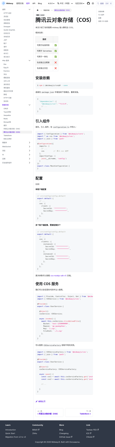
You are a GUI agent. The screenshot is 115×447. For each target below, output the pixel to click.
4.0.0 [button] (50, 3)
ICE (87, 433)
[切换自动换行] (86, 296)
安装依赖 (101, 11)
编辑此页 (41, 401)
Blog (40, 3)
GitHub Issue (64, 437)
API (33, 3)
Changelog (64, 433)
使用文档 (19, 3)
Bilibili (34, 430)
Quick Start (10, 433)
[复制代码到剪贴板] (90, 85)
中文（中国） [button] (65, 3)
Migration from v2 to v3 (15, 437)
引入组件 (101, 15)
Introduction (10, 430)
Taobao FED (91, 430)
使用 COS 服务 (103, 21)
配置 (99, 18)
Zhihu (34, 433)
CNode (89, 437)
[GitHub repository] (88, 3)
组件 (28, 3)
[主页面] (37, 10)
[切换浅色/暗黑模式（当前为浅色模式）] (93, 3)
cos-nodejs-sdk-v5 (58, 275)
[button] (16, 9)
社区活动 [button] (79, 3)
